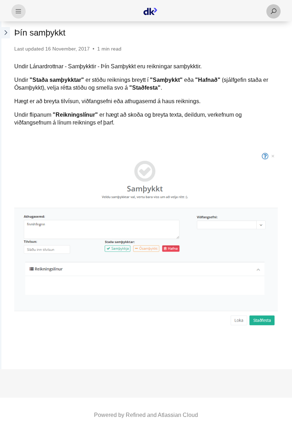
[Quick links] (150, 11)
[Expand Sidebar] (5, 195)
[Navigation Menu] (18, 11)
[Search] (273, 11)
